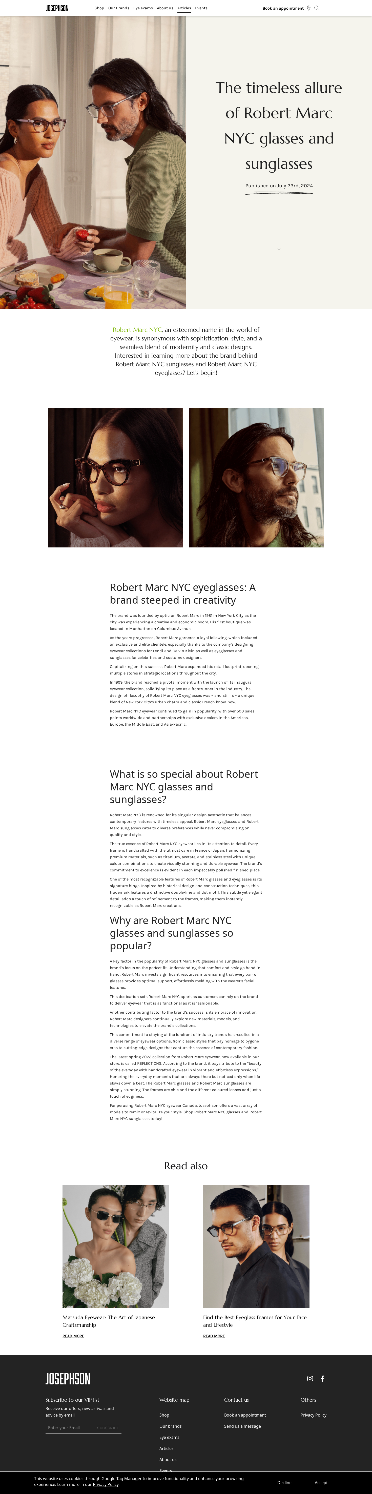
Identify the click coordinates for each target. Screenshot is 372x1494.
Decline (284, 1482)
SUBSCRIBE (108, 1427)
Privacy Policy (105, 1484)
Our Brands (118, 8)
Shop (99, 8)
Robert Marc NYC (137, 330)
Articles (184, 8)
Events (201, 8)
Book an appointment (283, 8)
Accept (321, 1482)
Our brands (170, 1426)
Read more (73, 1336)
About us (165, 8)
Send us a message (242, 1426)
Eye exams (143, 8)
